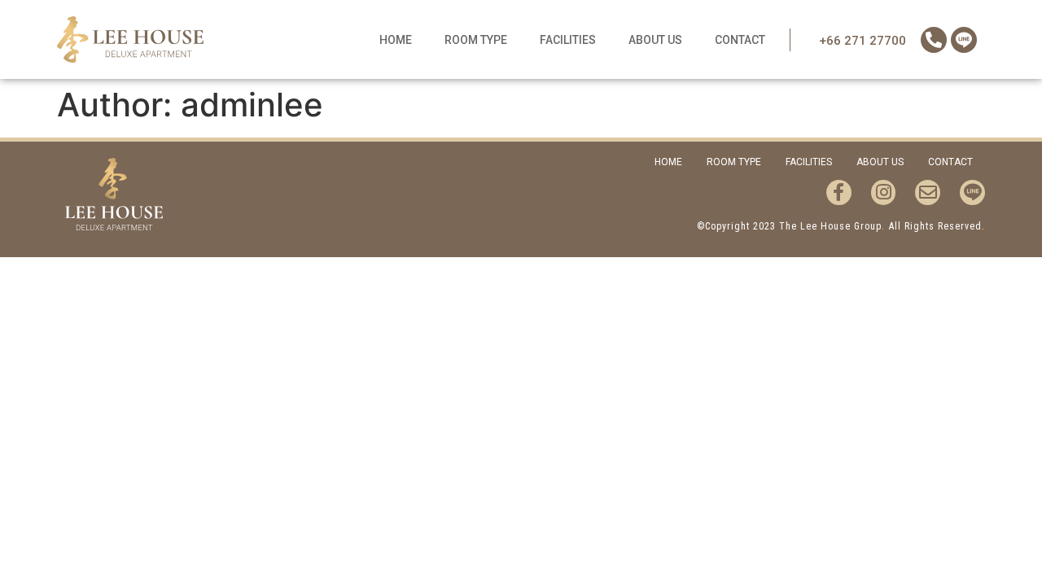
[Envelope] (927, 192)
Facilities (568, 39)
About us (655, 39)
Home (395, 39)
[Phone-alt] (934, 40)
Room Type (475, 39)
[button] (862, 41)
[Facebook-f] (839, 192)
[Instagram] (883, 192)
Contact (740, 39)
